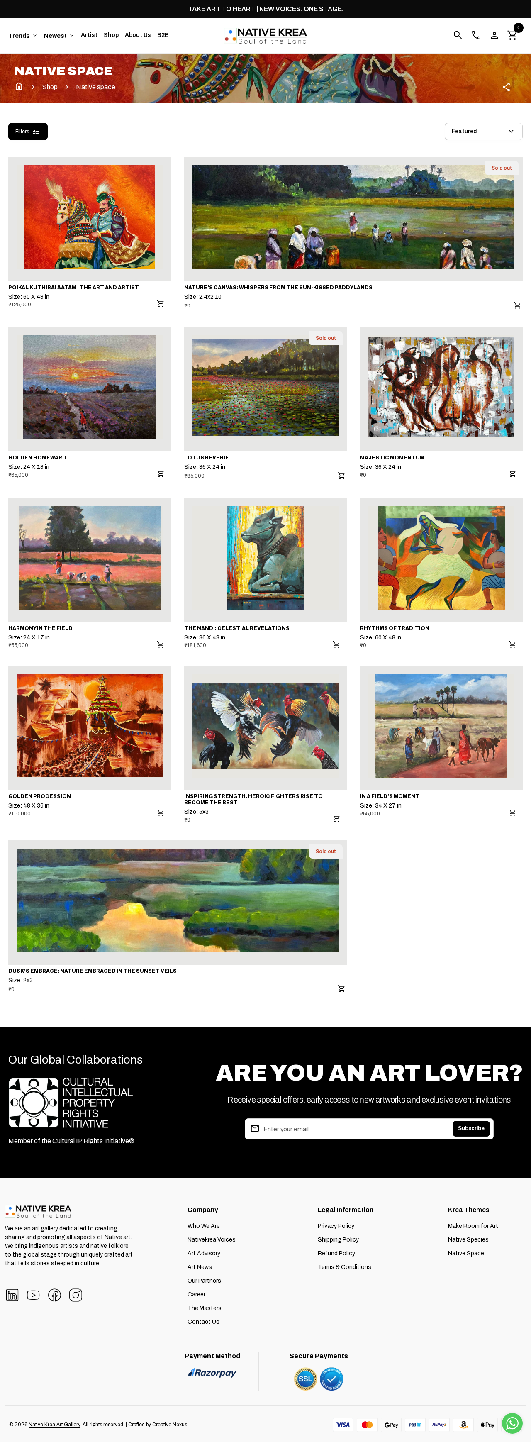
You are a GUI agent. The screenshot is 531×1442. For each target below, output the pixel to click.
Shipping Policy (338, 1240)
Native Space (466, 1253)
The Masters (205, 1308)
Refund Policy (336, 1253)
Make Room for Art (473, 1226)
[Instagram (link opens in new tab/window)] (75, 1294)
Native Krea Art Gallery (54, 1424)
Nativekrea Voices (212, 1240)
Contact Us (203, 1322)
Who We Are (204, 1226)
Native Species (468, 1240)
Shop (111, 35)
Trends (23, 36)
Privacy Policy (336, 1226)
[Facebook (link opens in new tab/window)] (54, 1294)
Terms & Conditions (344, 1267)
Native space (95, 86)
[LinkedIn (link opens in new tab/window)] (12, 1294)
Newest (59, 36)
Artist (89, 35)
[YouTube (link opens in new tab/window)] (33, 1294)
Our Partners (204, 1281)
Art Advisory (204, 1253)
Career (196, 1294)
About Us (138, 35)
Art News (200, 1267)
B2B (163, 35)
